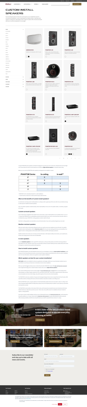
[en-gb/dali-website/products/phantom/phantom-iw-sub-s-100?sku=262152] (46, 154)
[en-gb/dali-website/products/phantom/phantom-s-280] (34, 70)
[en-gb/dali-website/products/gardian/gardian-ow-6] (34, 38)
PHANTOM (7, 63)
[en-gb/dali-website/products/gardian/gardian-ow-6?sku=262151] (28, 56)
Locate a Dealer (46, 390)
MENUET (7, 54)
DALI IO (7, 35)
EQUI (6, 41)
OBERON (7, 56)
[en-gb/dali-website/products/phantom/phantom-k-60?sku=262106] (65, 154)
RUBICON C (7, 65)
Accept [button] (60, 404)
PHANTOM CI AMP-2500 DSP (43, 296)
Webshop (26, 392)
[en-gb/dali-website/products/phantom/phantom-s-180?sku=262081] (65, 56)
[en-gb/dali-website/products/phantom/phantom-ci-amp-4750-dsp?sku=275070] (27, 154)
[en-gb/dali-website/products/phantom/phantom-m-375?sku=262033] (27, 121)
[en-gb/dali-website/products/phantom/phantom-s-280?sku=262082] (27, 89)
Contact (45, 393)
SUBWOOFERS (8, 71)
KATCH (7, 48)
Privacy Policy (28, 398)
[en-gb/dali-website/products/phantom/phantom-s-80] (53, 38)
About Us (26, 390)
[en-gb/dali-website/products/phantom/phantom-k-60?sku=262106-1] (67, 154)
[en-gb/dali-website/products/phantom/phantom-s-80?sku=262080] (46, 56)
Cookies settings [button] (54, 404)
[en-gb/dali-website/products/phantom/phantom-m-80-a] (53, 70)
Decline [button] (65, 404)
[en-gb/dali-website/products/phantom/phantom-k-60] (72, 135)
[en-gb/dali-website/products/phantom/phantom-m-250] (72, 70)
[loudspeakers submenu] (20, 4)
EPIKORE (7, 39)
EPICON (7, 37)
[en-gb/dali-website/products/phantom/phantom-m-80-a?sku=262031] (46, 89)
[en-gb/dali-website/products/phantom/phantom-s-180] (72, 38)
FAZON (7, 44)
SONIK (7, 69)
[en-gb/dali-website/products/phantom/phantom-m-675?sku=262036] (46, 121)
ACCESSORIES (8, 31)
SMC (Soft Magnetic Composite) (61, 266)
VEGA (6, 73)
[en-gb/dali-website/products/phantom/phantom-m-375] (34, 103)
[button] (14, 29)
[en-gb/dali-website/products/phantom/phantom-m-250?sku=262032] (65, 89)
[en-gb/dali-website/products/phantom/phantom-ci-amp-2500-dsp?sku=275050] (65, 121)
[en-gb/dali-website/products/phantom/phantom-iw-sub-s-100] (53, 135)
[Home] (8, 4)
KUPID (7, 52)
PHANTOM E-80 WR (38, 229)
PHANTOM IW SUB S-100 (55, 294)
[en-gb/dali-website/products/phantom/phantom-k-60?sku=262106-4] (73, 154)
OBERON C (7, 58)
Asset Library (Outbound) (28, 393)
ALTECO (7, 33)
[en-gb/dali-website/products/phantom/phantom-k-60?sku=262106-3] (71, 154)
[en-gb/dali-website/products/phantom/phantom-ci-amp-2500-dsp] (72, 103)
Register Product (46, 392)
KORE (7, 50)
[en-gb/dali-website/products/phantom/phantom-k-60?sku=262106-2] (69, 154)
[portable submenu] (38, 4)
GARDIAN (7, 46)
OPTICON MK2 (8, 61)
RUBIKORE (7, 67)
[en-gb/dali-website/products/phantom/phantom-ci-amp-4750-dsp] (34, 135)
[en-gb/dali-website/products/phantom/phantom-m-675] (53, 103)
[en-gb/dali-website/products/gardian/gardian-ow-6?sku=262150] (27, 56)
